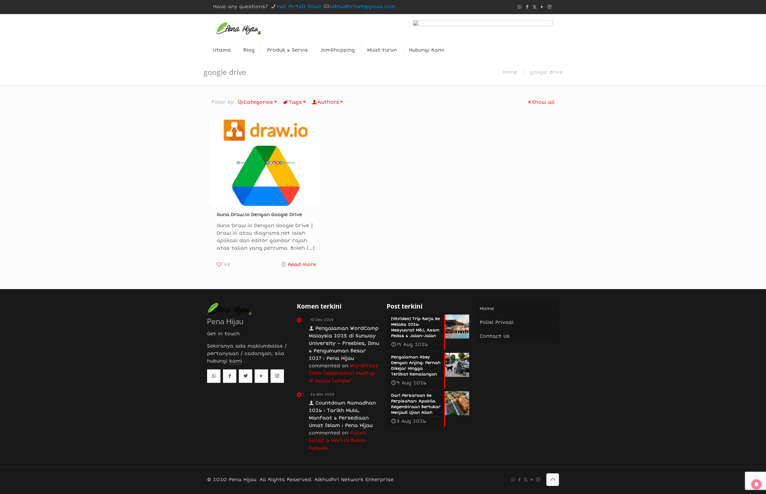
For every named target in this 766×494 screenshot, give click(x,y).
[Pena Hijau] (238, 27)
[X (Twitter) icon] (534, 7)
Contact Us (495, 336)
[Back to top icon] (552, 479)
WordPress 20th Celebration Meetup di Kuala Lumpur (343, 373)
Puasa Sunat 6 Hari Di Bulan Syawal (337, 440)
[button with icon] (214, 376)
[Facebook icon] (527, 7)
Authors (328, 102)
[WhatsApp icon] (519, 7)
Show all (543, 102)
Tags (295, 102)
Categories (258, 102)
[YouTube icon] (542, 7)
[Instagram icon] (549, 7)
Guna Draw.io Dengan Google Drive (259, 214)
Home (510, 72)
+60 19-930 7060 (298, 7)
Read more (302, 265)
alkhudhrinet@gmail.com (362, 7)
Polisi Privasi (496, 322)
